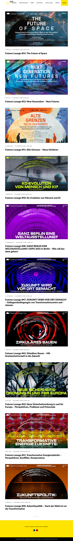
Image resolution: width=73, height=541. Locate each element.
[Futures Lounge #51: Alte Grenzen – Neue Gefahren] (36, 125)
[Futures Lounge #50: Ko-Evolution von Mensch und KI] (36, 173)
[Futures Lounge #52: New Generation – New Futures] (36, 77)
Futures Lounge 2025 (28, 242)
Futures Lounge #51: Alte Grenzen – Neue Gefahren (31, 150)
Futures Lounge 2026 (24, 49)
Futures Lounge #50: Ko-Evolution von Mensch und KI (32, 198)
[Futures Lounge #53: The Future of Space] (36, 28)
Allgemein (16, 49)
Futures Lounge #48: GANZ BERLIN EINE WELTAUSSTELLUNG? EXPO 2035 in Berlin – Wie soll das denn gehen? (35, 249)
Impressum (32, 526)
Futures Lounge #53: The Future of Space (26, 53)
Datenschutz (39, 526)
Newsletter (45, 526)
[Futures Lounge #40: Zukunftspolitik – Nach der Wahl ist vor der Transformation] (36, 481)
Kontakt (27, 526)
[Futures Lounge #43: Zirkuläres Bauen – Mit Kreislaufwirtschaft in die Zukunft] (36, 328)
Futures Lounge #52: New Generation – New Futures (32, 102)
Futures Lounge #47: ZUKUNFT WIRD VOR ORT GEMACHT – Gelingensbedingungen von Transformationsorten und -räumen (35, 302)
